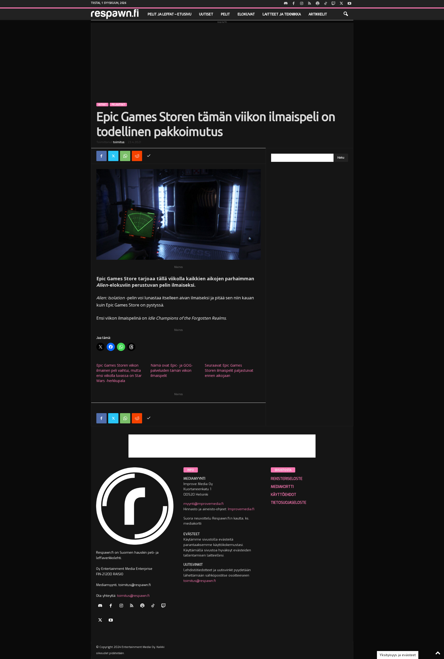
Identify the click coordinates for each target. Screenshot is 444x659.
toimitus (118, 142)
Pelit (225, 14)
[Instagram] (302, 3)
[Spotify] (317, 3)
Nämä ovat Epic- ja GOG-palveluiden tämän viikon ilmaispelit (172, 370)
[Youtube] (349, 3)
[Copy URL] (149, 156)
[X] (341, 3)
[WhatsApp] (125, 156)
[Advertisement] (222, 59)
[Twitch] (333, 3)
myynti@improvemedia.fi (203, 504)
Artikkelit (318, 14)
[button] (345, 14)
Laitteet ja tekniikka (282, 14)
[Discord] (286, 3)
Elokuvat (246, 14)
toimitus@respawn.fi (133, 595)
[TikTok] (325, 3)
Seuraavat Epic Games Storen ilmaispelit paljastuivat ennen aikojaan (229, 370)
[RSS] (310, 3)
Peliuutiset (118, 104)
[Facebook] (294, 3)
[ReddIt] (137, 156)
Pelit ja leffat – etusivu (169, 14)
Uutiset (206, 14)
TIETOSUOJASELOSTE (288, 502)
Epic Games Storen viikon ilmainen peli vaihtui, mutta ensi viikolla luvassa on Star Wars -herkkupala (119, 373)
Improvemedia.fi (241, 509)
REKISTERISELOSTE (286, 478)
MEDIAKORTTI (282, 486)
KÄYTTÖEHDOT (283, 494)
